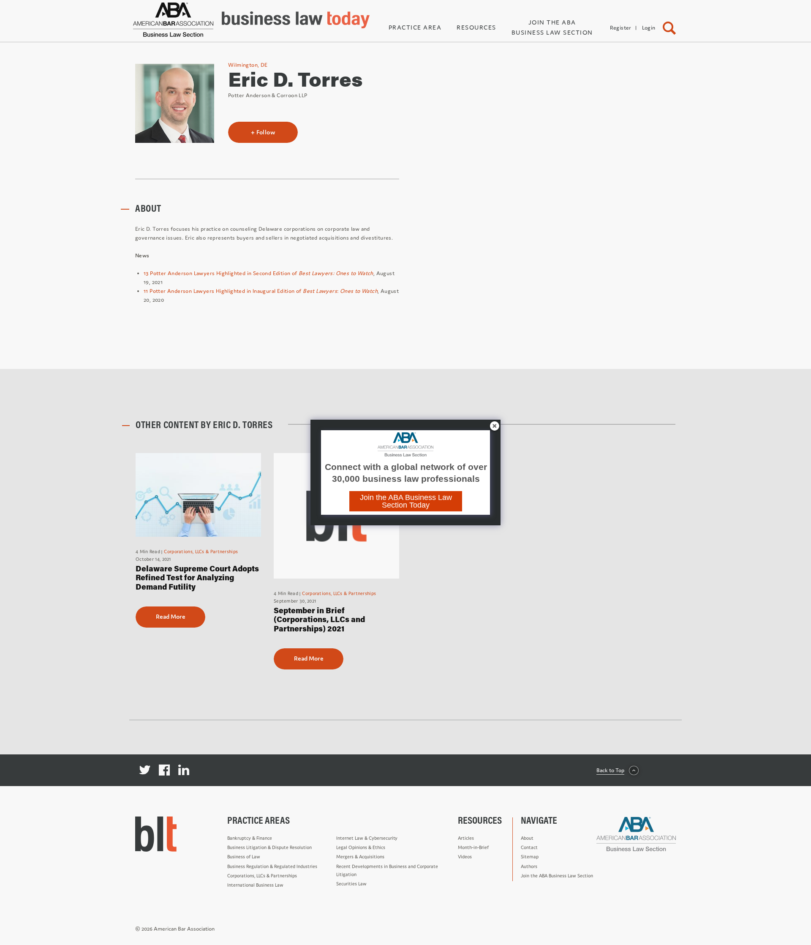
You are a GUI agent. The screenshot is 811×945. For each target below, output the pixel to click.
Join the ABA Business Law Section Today (406, 501)
